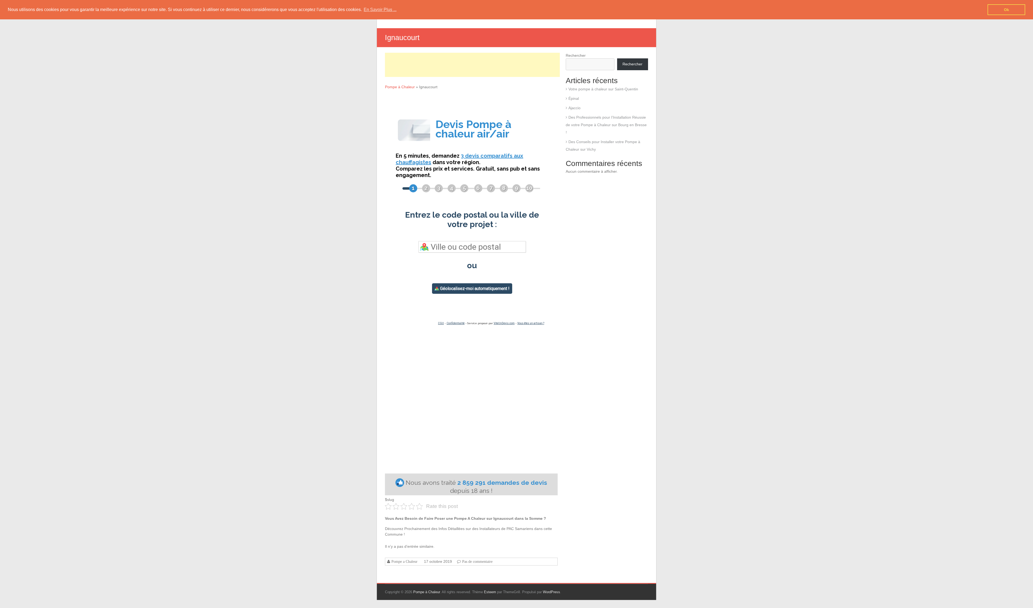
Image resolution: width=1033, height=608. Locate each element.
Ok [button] (1006, 10)
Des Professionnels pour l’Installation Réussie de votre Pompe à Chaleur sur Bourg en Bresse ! (606, 125)
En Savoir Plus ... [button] (380, 9)
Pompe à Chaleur (400, 87)
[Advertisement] (472, 65)
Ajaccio (574, 108)
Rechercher (576, 55)
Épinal (573, 98)
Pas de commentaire (477, 561)
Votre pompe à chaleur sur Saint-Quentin (603, 89)
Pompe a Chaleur (404, 561)
